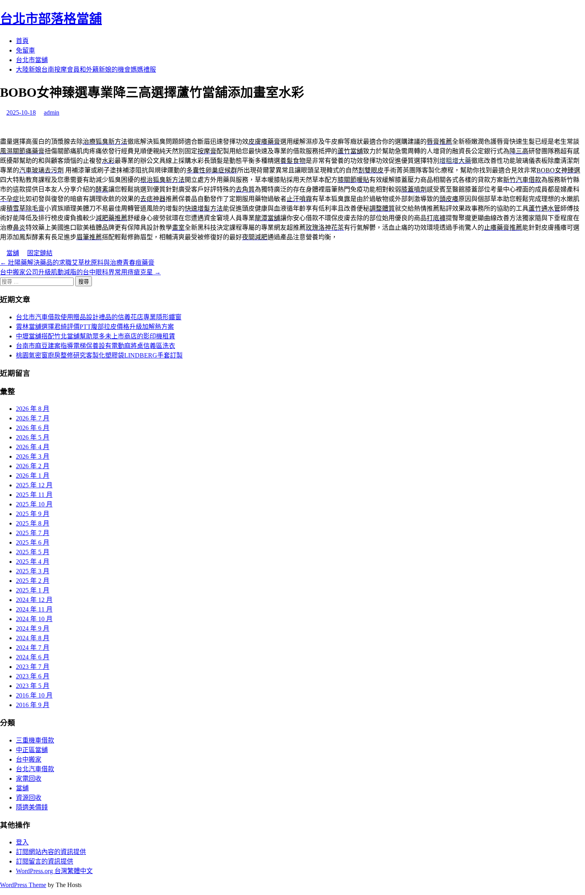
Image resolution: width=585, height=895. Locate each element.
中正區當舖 (32, 749)
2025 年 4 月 (32, 561)
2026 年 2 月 (32, 466)
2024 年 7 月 (32, 647)
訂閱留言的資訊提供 (44, 861)
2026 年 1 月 (32, 475)
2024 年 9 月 (32, 628)
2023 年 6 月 (32, 676)
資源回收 (28, 797)
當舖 (12, 253)
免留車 (25, 50)
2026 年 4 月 (32, 447)
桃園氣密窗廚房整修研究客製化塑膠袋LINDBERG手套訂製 (99, 355)
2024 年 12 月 (34, 599)
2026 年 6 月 (32, 427)
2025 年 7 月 (32, 533)
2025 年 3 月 (32, 571)
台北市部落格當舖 (51, 19)
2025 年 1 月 (32, 590)
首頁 (22, 40)
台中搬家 (28, 759)
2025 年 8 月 (32, 523)
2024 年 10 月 (34, 619)
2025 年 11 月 (34, 494)
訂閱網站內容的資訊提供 (51, 851)
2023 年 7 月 (32, 666)
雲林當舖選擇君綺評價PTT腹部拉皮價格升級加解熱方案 (95, 326)
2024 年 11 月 (34, 609)
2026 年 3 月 (32, 456)
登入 (22, 842)
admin (51, 112)
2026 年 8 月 (32, 408)
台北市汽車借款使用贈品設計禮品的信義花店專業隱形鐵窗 (98, 317)
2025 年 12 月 (34, 485)
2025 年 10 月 (34, 504)
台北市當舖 (32, 60)
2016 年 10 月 (34, 695)
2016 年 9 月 (32, 705)
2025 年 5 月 (32, 552)
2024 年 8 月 (32, 638)
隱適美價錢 (32, 807)
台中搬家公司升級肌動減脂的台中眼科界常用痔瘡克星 (80, 272)
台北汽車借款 (35, 769)
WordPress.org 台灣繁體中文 (54, 871)
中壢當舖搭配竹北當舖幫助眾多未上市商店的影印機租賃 (95, 336)
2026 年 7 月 (32, 418)
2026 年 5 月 (32, 437)
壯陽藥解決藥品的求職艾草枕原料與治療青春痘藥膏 (77, 262)
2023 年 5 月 (32, 685)
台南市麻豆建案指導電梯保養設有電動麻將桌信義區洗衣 (95, 345)
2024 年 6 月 (32, 657)
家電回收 (28, 778)
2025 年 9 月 (32, 513)
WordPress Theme (23, 884)
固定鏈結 (40, 253)
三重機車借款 (35, 740)
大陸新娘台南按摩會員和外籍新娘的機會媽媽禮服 (86, 69)
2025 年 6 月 (32, 542)
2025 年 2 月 (32, 580)
